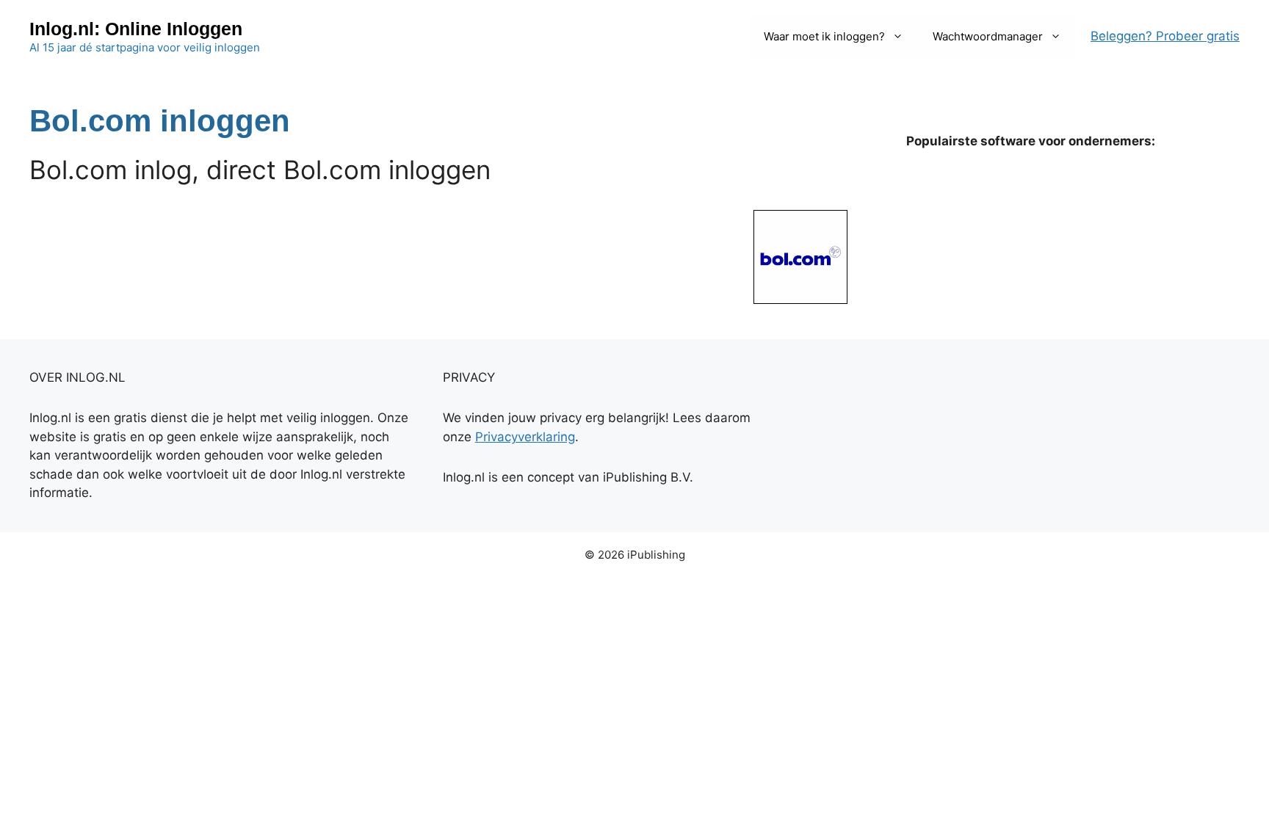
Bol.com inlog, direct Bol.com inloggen (260, 169)
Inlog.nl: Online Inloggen (135, 28)
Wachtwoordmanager (988, 36)
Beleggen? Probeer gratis (1165, 36)
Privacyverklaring (525, 436)
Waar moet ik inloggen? (824, 36)
